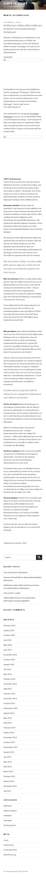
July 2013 (7, 757)
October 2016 (9, 660)
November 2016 (10, 655)
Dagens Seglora (10, 811)
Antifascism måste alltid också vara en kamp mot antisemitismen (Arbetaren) (22, 29)
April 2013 (8, 767)
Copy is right (16, 3)
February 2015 (9, 694)
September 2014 (10, 708)
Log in (6, 840)
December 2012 (10, 786)
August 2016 (9, 664)
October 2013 (9, 742)
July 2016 (7, 669)
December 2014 (10, 699)
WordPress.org (10, 855)
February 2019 (9, 626)
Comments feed (10, 850)
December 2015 (10, 684)
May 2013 (8, 762)
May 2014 (8, 718)
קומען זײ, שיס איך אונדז (12, 593)
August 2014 (9, 713)
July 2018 (7, 640)
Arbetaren (8, 806)
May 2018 (8, 645)
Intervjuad (8, 820)
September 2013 (10, 747)
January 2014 (9, 733)
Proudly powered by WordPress (16, 871)
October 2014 (9, 703)
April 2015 (8, 689)
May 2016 (8, 674)
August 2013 (9, 752)
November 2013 (10, 737)
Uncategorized (10, 825)
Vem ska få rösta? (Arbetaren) (15, 572)
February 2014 (9, 728)
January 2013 (9, 781)
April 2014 (8, 723)
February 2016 (9, 679)
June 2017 (8, 650)
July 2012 (7, 791)
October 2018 (9, 635)
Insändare (8, 816)
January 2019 (9, 630)
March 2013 (8, 771)
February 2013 (9, 776)
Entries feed (8, 845)
